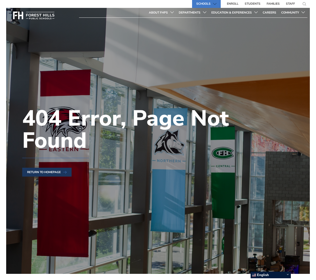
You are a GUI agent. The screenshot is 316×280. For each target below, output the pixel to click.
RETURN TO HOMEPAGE (44, 172)
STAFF (290, 4)
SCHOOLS (203, 4)
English (262, 275)
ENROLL (232, 4)
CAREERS (271, 12)
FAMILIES (273, 4)
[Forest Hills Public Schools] (43, 16)
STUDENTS (252, 4)
